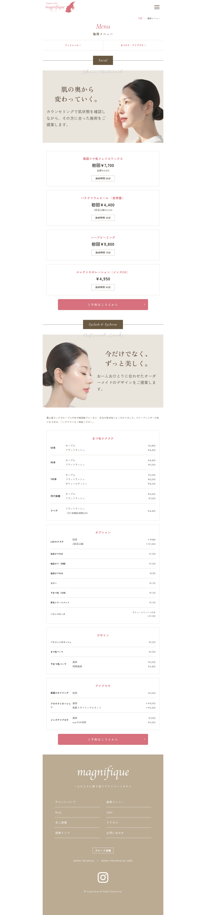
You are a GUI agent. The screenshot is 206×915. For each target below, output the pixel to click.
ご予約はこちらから (103, 304)
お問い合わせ (115, 833)
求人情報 (61, 822)
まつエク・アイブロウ (132, 45)
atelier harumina (83, 860)
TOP (140, 18)
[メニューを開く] (156, 7)
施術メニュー (115, 802)
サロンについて (65, 802)
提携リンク (62, 833)
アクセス (112, 822)
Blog (58, 812)
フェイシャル (72, 45)
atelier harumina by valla (117, 860)
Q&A (109, 812)
